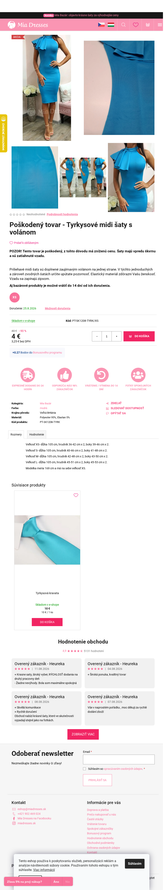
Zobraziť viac (83, 734)
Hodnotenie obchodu (83, 642)
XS (15, 297)
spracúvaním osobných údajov (123, 768)
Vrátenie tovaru (96, 824)
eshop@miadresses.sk (32, 809)
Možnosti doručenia (57, 308)
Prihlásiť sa (97, 780)
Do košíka (142, 336)
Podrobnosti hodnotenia (62, 214)
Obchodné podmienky (100, 842)
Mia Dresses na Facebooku (34, 818)
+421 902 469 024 (29, 813)
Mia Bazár (45, 403)
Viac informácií (44, 870)
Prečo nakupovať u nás (101, 814)
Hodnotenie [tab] (36, 434)
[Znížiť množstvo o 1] (97, 336)
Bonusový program (99, 833)
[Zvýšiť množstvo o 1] (116, 336)
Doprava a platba (98, 809)
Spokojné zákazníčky (100, 828)
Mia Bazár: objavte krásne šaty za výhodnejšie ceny (82, 15)
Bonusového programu (47, 352)
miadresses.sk (27, 823)
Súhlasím (135, 864)
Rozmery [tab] (16, 434)
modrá (43, 408)
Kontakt (92, 852)
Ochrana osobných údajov (103, 847)
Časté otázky (95, 819)
